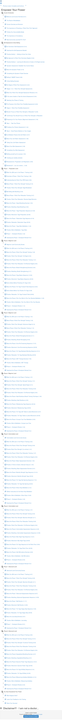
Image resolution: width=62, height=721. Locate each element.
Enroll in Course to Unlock (31, 716)
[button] (1, 1)
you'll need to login (37, 714)
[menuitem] (1, 3)
